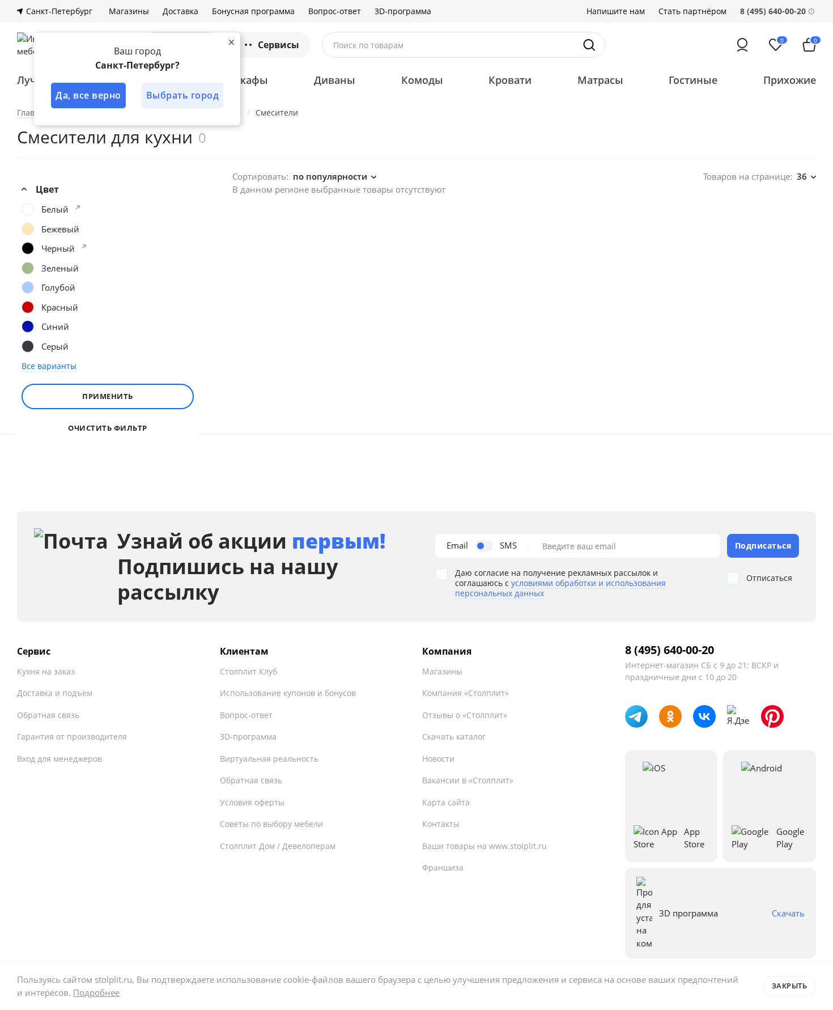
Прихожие (789, 80)
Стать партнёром (692, 11)
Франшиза (443, 867)
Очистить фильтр (107, 428)
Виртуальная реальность (269, 758)
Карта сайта (446, 802)
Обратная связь (48, 715)
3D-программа (403, 11)
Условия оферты (252, 802)
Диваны (334, 80)
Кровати (510, 80)
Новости (438, 758)
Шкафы (249, 80)
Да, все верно (88, 95)
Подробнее (96, 992)
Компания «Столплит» (465, 693)
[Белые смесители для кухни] (77, 207)
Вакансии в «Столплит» (467, 780)
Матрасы (600, 80)
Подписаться (763, 545)
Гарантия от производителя (72, 736)
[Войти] (742, 45)
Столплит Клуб (248, 671)
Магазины (129, 11)
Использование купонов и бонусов (288, 693)
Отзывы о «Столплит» (464, 715)
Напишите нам (615, 11)
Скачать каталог (454, 736)
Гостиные (693, 80)
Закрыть (790, 986)
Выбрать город (182, 95)
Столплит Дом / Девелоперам (277, 846)
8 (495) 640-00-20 (669, 650)
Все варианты (49, 365)
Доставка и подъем (54, 693)
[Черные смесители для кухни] (83, 246)
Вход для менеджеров (59, 758)
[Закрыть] (231, 42)
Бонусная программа (253, 11)
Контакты (441, 823)
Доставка (180, 11)
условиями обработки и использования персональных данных (560, 588)
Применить (107, 396)
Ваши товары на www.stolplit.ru (484, 846)
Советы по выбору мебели (271, 823)
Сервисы (278, 45)
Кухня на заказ (46, 671)
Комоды (422, 80)
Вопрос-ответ (334, 11)
